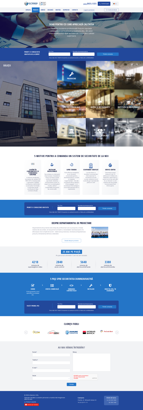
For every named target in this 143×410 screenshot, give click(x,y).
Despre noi (66, 10)
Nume (34, 352)
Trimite (71, 384)
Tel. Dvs (51, 51)
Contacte (75, 10)
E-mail (34, 368)
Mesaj (74, 352)
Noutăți (58, 10)
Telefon (35, 360)
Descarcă (50, 10)
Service (43, 10)
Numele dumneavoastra (80, 51)
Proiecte (35, 10)
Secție (34, 375)
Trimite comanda (108, 54)
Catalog (28, 10)
